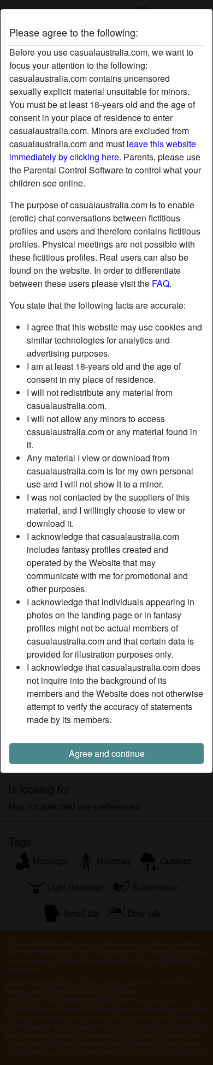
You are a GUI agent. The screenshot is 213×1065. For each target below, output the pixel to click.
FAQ (160, 283)
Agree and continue (107, 753)
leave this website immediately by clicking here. (102, 150)
